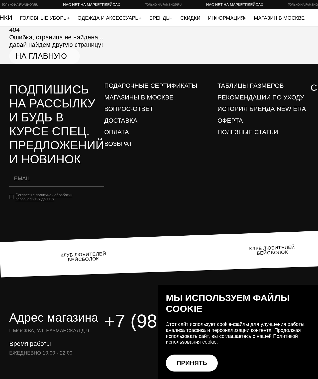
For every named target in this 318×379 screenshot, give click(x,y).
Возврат (118, 143)
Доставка (120, 120)
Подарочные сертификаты (150, 85)
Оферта (230, 120)
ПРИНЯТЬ (192, 363)
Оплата (116, 132)
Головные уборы (44, 18)
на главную (41, 56)
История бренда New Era (261, 108)
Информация (227, 18)
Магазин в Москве (279, 18)
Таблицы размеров (250, 85)
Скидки (190, 18)
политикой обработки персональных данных (43, 197)
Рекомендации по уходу (260, 97)
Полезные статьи (247, 132)
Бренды (160, 18)
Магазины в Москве (139, 97)
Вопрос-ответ (128, 108)
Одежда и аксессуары (109, 18)
